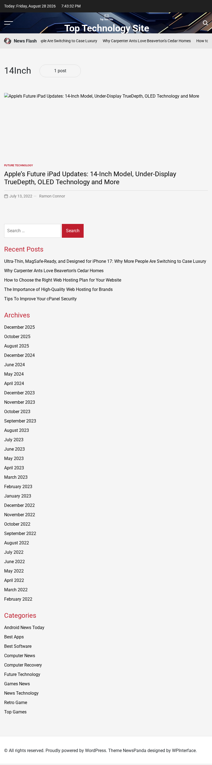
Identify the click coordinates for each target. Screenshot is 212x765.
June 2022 (14, 561)
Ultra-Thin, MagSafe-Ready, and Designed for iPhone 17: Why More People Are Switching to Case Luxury (105, 261)
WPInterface (184, 750)
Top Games (15, 712)
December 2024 (19, 355)
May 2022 (14, 571)
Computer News (19, 655)
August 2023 (16, 430)
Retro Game (15, 702)
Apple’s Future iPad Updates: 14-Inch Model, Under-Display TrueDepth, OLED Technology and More (90, 178)
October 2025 (17, 336)
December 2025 (19, 327)
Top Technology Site (106, 28)
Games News (17, 683)
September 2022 (20, 533)
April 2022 (14, 580)
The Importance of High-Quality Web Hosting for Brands (58, 289)
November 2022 (19, 514)
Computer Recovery (23, 665)
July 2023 (13, 439)
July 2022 (13, 552)
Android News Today (24, 627)
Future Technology (18, 165)
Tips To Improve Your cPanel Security (40, 298)
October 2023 (17, 411)
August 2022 (16, 542)
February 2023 (18, 486)
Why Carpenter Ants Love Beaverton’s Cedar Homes (141, 41)
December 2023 (19, 392)
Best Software (17, 646)
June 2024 (14, 364)
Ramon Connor (52, 196)
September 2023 (20, 421)
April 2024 (14, 383)
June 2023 (14, 449)
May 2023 (14, 458)
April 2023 (14, 467)
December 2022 (19, 505)
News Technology (21, 693)
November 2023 (19, 402)
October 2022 (17, 524)
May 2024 (14, 374)
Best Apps (14, 637)
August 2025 (16, 346)
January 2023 (17, 496)
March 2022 (16, 589)
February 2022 (18, 599)
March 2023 (16, 477)
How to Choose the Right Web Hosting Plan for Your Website (62, 280)
